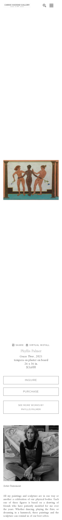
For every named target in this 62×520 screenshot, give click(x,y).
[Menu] (51, 5)
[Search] (44, 5)
